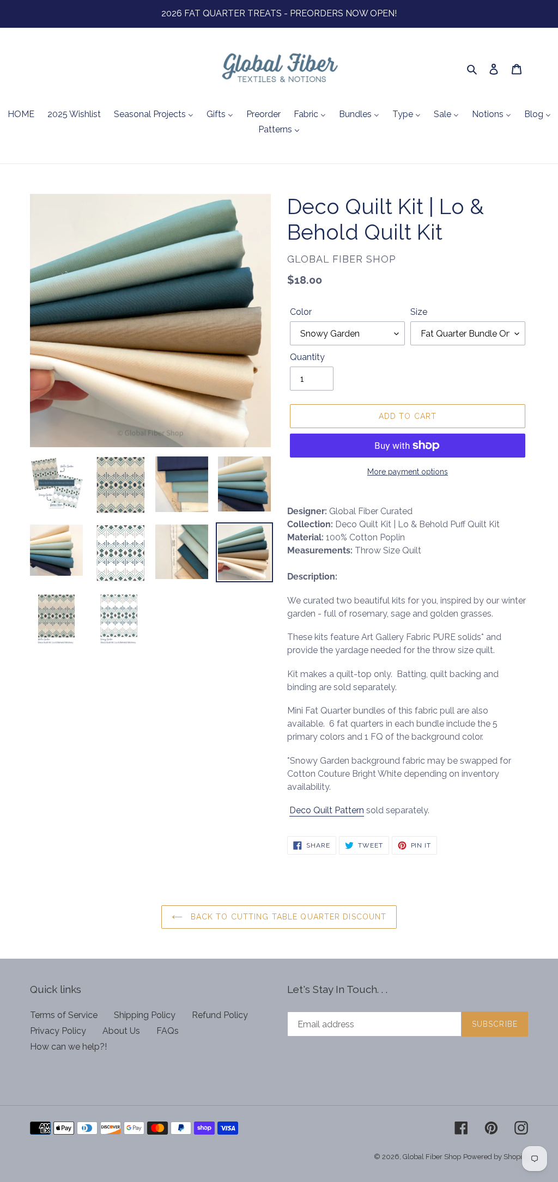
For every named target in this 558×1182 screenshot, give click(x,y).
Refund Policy (220, 1015)
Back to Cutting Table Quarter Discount (287, 916)
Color (301, 312)
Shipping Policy (144, 1015)
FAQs (167, 1031)
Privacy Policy (58, 1031)
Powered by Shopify (495, 1157)
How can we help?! (68, 1046)
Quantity (307, 357)
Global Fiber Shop (432, 1157)
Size (418, 312)
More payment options (407, 471)
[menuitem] (21, 115)
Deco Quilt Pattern (326, 810)
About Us (121, 1031)
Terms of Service (64, 1015)
